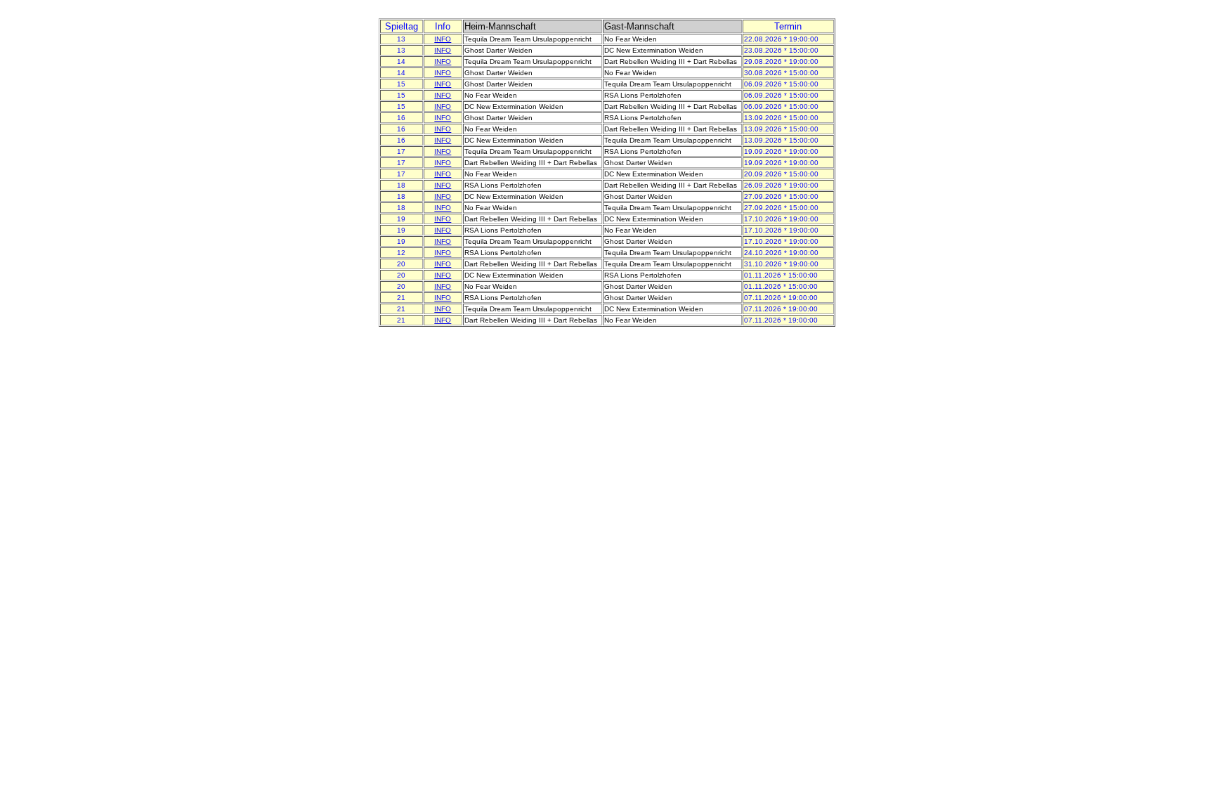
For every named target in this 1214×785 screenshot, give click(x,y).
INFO (442, 39)
